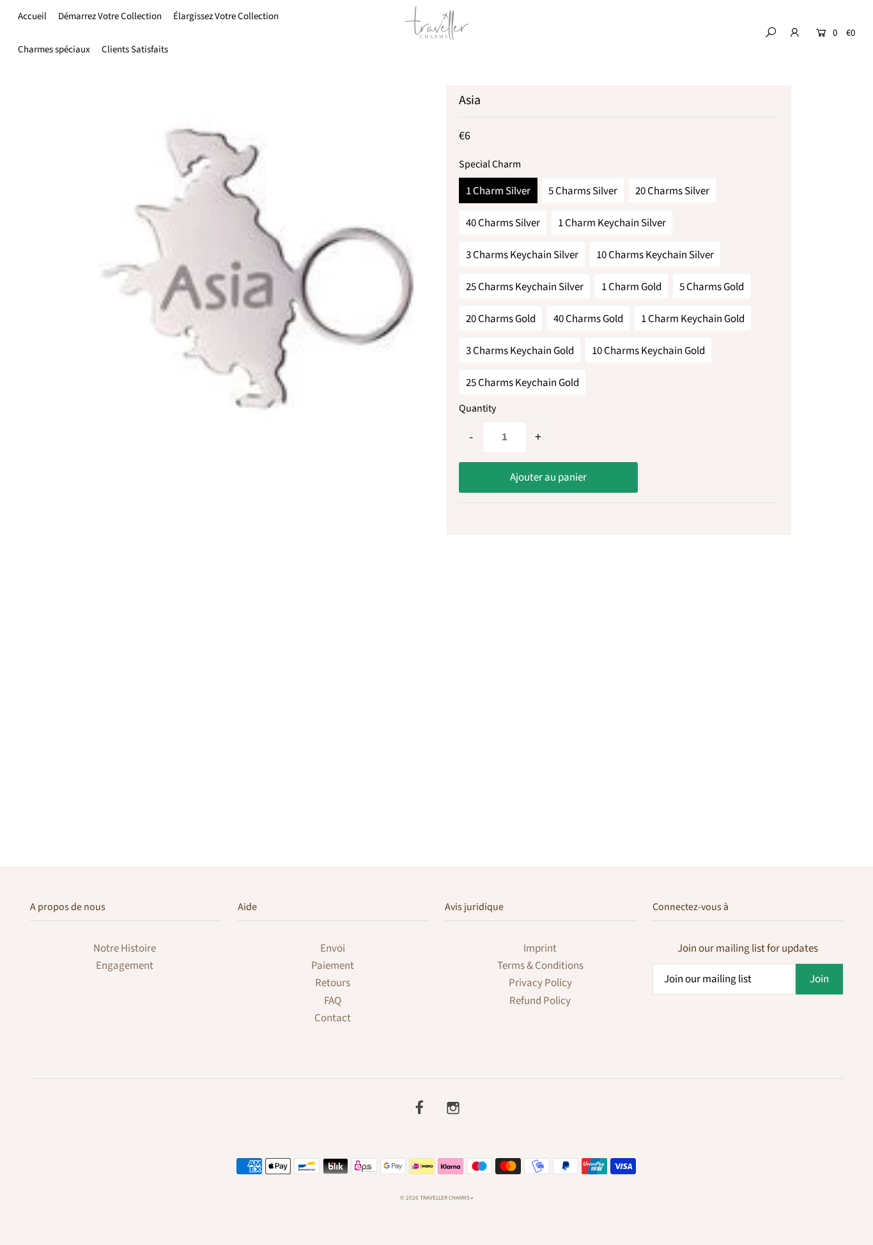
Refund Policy (540, 1001)
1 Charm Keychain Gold (693, 319)
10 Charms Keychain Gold (648, 351)
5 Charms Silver (582, 191)
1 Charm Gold (631, 287)
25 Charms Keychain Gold (522, 383)
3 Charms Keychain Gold (520, 351)
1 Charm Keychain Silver (612, 223)
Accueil (32, 16)
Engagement (124, 965)
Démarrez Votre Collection (110, 16)
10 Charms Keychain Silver (655, 255)
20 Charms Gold (501, 319)
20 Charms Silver (672, 191)
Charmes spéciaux (54, 49)
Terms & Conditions (540, 965)
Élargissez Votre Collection (226, 16)
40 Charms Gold (588, 319)
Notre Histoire (124, 948)
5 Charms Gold (711, 287)
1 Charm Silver (498, 191)
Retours (332, 983)
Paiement (332, 965)
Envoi (332, 948)
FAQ (332, 1001)
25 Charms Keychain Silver (524, 287)
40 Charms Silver (503, 223)
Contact (332, 1018)
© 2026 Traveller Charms (435, 1198)
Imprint (540, 948)
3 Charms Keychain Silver (522, 255)
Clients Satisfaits (135, 49)
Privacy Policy (540, 983)
